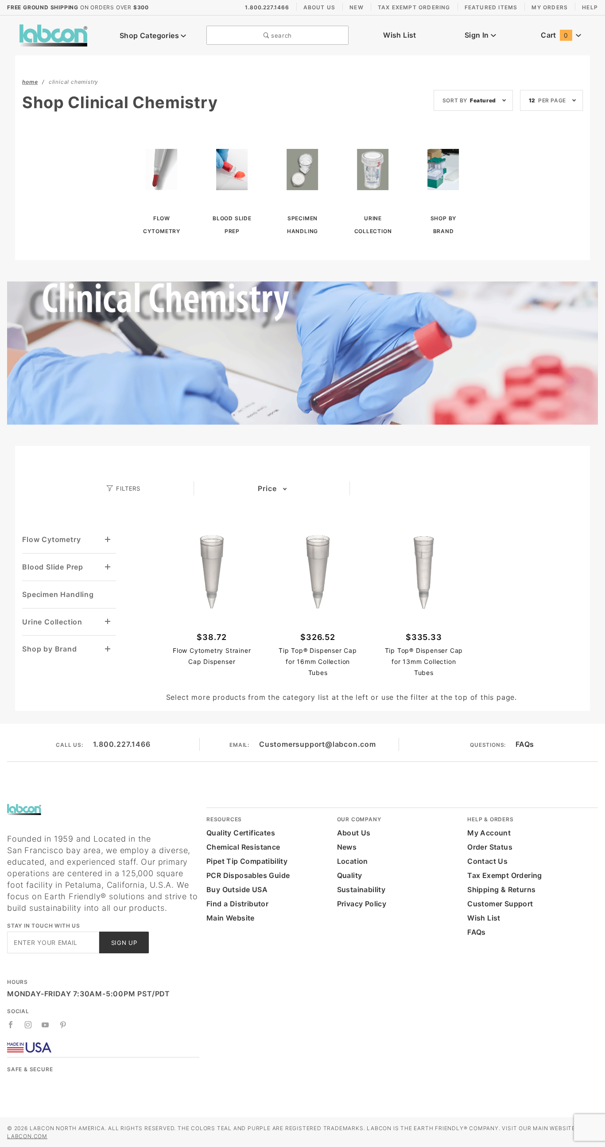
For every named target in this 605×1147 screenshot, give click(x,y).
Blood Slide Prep (52, 566)
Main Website (230, 917)
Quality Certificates (240, 832)
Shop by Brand (49, 648)
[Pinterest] (63, 1024)
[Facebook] (11, 1024)
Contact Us (487, 861)
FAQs (525, 744)
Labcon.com (27, 1136)
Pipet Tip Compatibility (246, 861)
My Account (489, 832)
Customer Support (500, 903)
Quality (349, 875)
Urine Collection (52, 621)
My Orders (549, 7)
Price (267, 488)
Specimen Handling (58, 594)
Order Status (489, 847)
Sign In (478, 35)
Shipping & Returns (501, 889)
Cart (554, 35)
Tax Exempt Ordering (414, 7)
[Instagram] (28, 1024)
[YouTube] (46, 1024)
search (280, 35)
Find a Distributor (237, 903)
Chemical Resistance (243, 847)
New (356, 7)
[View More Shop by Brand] (108, 649)
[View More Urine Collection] (108, 622)
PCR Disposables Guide (248, 875)
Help (590, 7)
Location (352, 861)
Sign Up (124, 942)
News (347, 847)
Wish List (399, 35)
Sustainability (361, 889)
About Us (319, 7)
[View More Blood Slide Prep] (108, 567)
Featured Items (491, 7)
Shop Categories (150, 35)
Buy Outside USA (237, 889)
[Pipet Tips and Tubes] (53, 34)
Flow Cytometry (51, 539)
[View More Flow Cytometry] (108, 540)
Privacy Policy (362, 903)
